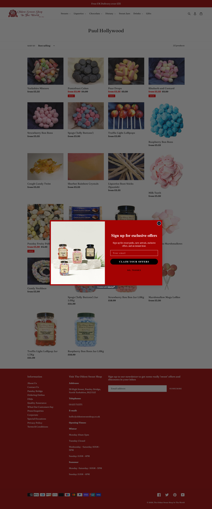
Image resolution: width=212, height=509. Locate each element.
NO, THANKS (134, 270)
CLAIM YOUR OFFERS (134, 261)
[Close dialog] (159, 223)
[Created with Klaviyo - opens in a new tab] (106, 287)
